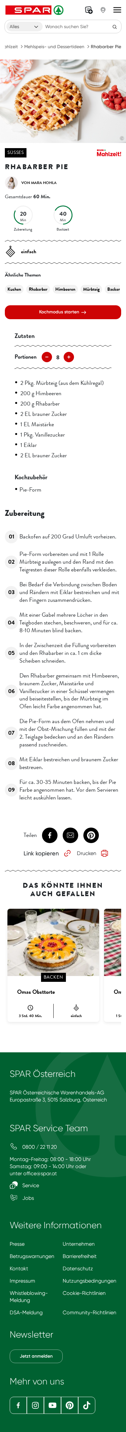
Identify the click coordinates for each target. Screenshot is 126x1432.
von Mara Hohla (39, 183)
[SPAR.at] (35, 10)
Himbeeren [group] (65, 289)
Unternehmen (79, 1244)
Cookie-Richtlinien (84, 1293)
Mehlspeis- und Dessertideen (54, 46)
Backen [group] (114, 289)
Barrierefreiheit (80, 1256)
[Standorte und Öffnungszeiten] (103, 10)
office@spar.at (40, 1173)
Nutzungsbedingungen (89, 1281)
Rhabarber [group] (38, 289)
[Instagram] (35, 1405)
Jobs (27, 1198)
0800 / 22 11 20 (39, 1147)
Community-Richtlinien (89, 1312)
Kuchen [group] (14, 289)
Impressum (22, 1281)
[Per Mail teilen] (70, 835)
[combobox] (24, 26)
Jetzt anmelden (36, 1356)
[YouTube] (52, 1405)
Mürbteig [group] (91, 289)
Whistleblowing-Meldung (29, 1296)
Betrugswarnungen (32, 1256)
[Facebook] (18, 1405)
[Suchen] (114, 26)
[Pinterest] (69, 1405)
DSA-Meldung (26, 1312)
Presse (17, 1244)
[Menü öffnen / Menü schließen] (117, 10)
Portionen (26, 357)
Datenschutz (78, 1268)
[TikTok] (86, 1405)
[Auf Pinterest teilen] (91, 835)
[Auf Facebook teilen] (50, 835)
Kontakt (19, 1268)
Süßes (15, 152)
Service (30, 1185)
